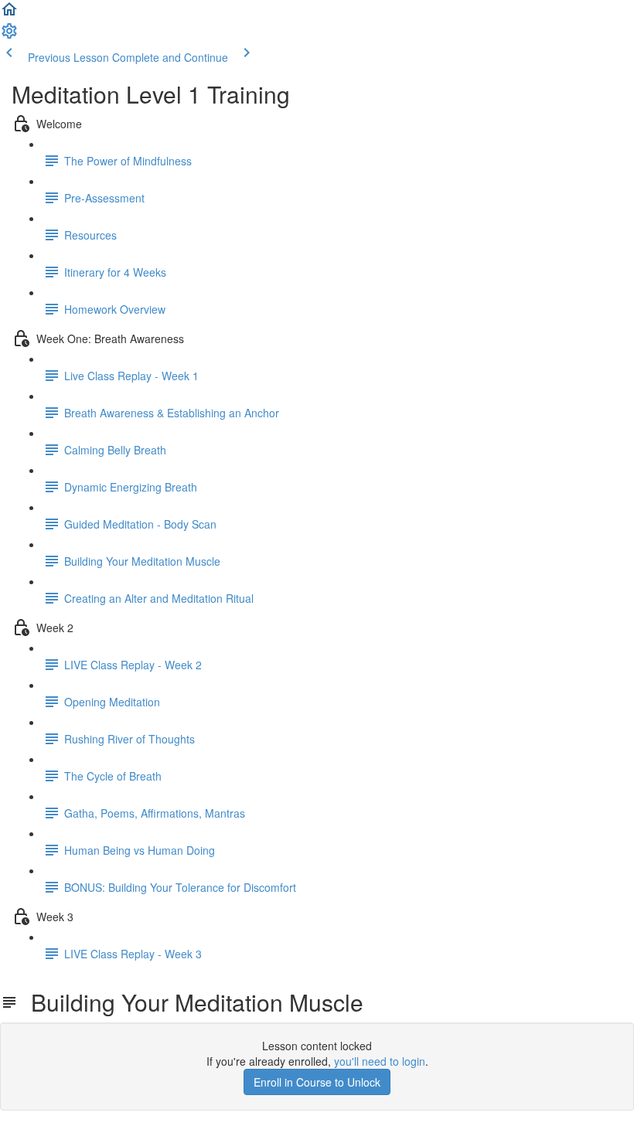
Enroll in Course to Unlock (317, 1082)
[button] (9, 14)
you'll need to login (379, 1061)
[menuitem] (9, 35)
